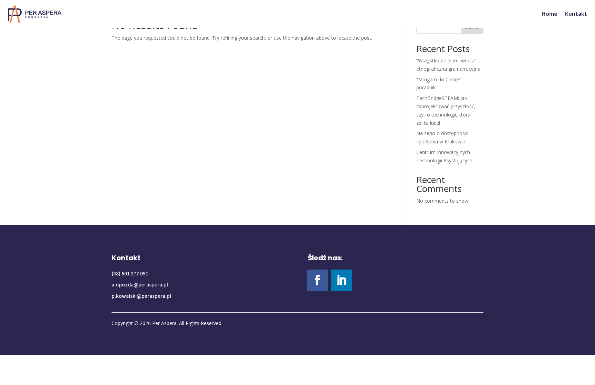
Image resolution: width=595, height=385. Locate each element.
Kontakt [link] (576, 14)
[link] (34, 14)
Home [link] (549, 14)
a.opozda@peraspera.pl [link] (140, 284)
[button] (317, 280)
